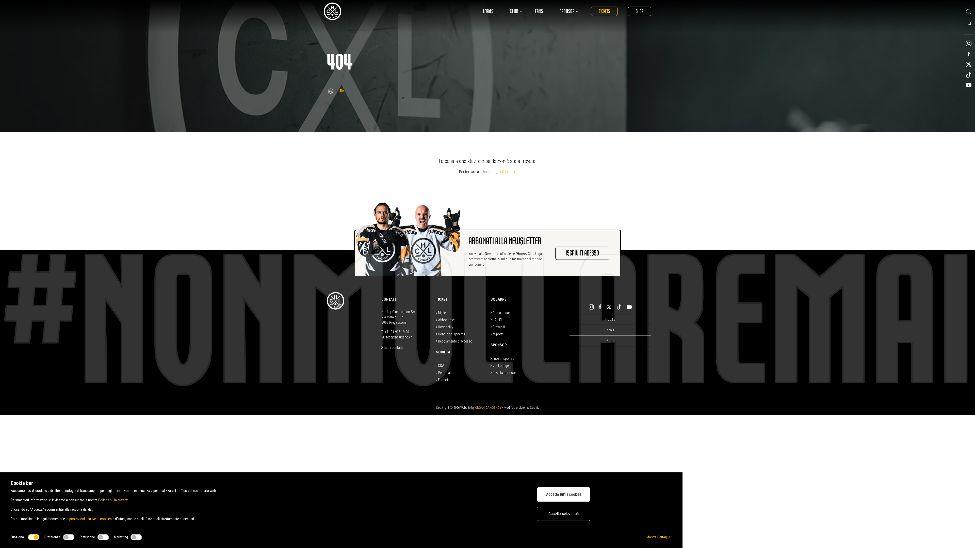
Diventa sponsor (504, 373)
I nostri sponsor (503, 358)
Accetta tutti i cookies (563, 494)
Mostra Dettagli (657, 537)
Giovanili (498, 327)
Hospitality (445, 327)
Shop (639, 11)
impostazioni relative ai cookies (89, 519)
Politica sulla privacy (112, 500)
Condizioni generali (451, 334)
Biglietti (442, 313)
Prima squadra (502, 313)
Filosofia (443, 380)
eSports (498, 334)
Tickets (604, 11)
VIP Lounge (500, 366)
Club (514, 11)
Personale (444, 373)
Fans (539, 11)
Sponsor (567, 11)
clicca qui (507, 171)
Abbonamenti (447, 320)
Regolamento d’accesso (454, 341)
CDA (440, 366)
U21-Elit (497, 320)
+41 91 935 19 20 (397, 332)
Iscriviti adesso (582, 253)
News (610, 330)
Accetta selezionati (563, 513)
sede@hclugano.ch (398, 337)
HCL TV (610, 319)
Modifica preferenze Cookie (521, 407)
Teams (488, 11)
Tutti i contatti (393, 348)
